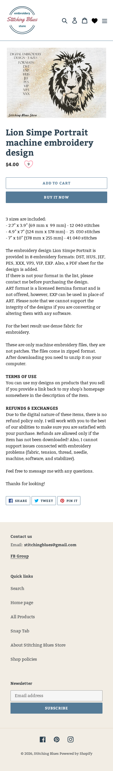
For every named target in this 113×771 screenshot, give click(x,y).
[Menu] (105, 20)
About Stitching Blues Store (38, 645)
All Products (23, 616)
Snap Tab (20, 630)
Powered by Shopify (76, 753)
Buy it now (56, 197)
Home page (22, 602)
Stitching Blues (46, 753)
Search (17, 588)
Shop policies (24, 659)
